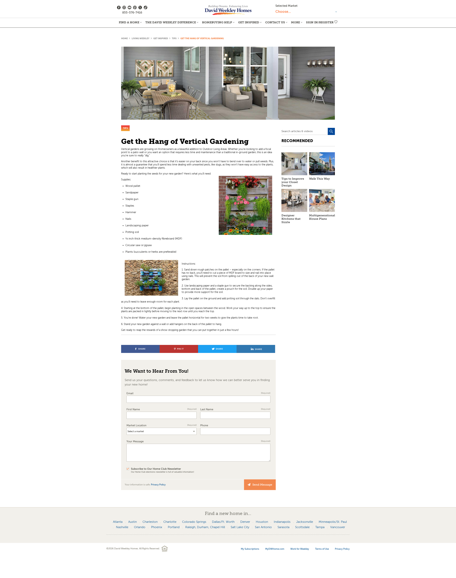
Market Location (161, 425)
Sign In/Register (319, 22)
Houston (262, 522)
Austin (132, 522)
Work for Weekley (299, 549)
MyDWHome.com (274, 549)
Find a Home (129, 22)
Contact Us (275, 22)
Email (198, 393)
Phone (204, 425)
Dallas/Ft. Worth (223, 522)
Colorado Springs (194, 522)
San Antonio (263, 527)
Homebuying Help (217, 22)
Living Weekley (140, 38)
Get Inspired (248, 22)
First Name (161, 409)
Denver (245, 522)
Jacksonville (304, 522)
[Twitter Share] (217, 351)
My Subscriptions (250, 549)
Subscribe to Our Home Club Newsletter (162, 470)
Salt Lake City (240, 527)
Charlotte (169, 522)
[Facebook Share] (140, 351)
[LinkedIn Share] (256, 351)
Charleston (150, 522)
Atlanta (118, 522)
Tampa (320, 527)
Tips (174, 38)
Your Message (198, 441)
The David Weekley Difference (170, 22)
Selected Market (286, 5)
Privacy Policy (158, 484)
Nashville (122, 527)
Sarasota (283, 527)
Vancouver (337, 527)
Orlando (139, 527)
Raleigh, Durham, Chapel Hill (205, 527)
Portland (174, 527)
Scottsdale (302, 527)
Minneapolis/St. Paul (333, 522)
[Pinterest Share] (179, 351)
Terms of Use (322, 549)
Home (124, 38)
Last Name (235, 409)
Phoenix (156, 527)
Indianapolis (282, 522)
